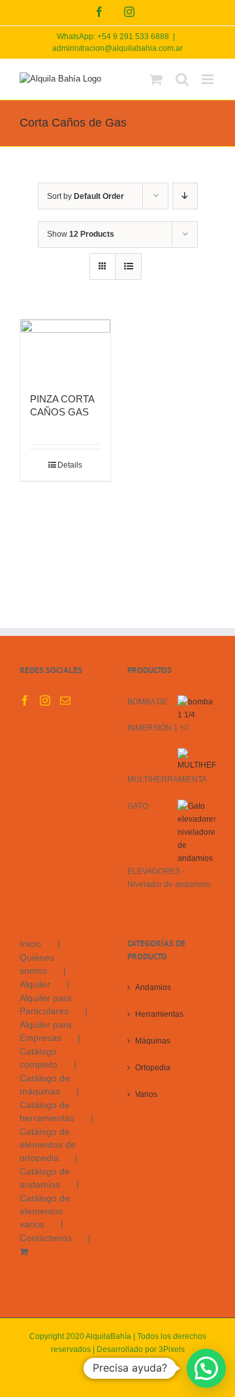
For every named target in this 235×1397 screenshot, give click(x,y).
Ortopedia (152, 1067)
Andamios (153, 987)
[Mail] (65, 700)
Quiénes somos (37, 964)
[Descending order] (185, 196)
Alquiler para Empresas (46, 1031)
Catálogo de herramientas (47, 1111)
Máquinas (152, 1040)
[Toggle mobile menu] (208, 79)
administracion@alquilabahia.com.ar (117, 48)
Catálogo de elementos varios (45, 1211)
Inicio (30, 944)
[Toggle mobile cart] (156, 79)
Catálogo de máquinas (45, 1084)
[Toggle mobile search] (182, 79)
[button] (206, 1368)
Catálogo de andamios (45, 1178)
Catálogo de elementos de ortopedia (48, 1144)
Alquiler (35, 984)
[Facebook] (25, 700)
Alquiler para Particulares (46, 1004)
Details (69, 465)
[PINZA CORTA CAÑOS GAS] (65, 350)
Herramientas (159, 1014)
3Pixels (172, 1349)
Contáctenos (46, 1238)
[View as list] (128, 266)
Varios (146, 1094)
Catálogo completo (38, 1058)
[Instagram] (45, 700)
